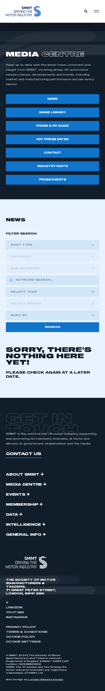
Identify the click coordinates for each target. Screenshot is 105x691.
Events (15, 494)
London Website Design (45, 680)
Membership (22, 504)
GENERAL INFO (24, 534)
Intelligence (23, 524)
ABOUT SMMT (22, 474)
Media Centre (24, 484)
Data (12, 514)
